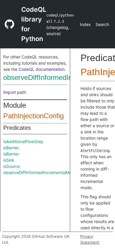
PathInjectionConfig (33, 116)
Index (85, 24)
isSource (11, 166)
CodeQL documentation (42, 69)
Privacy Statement (89, 239)
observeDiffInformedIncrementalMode (40, 172)
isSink (8, 160)
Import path (14, 92)
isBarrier (11, 147)
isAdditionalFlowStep (23, 141)
